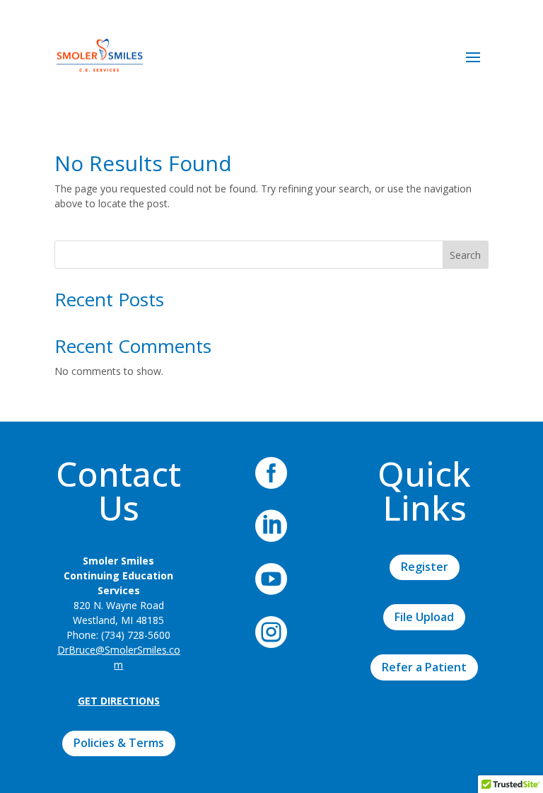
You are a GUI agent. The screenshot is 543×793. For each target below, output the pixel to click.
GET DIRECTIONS (119, 700)
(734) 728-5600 (135, 635)
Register (424, 566)
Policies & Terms (119, 743)
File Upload (424, 617)
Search (465, 255)
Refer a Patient (424, 667)
